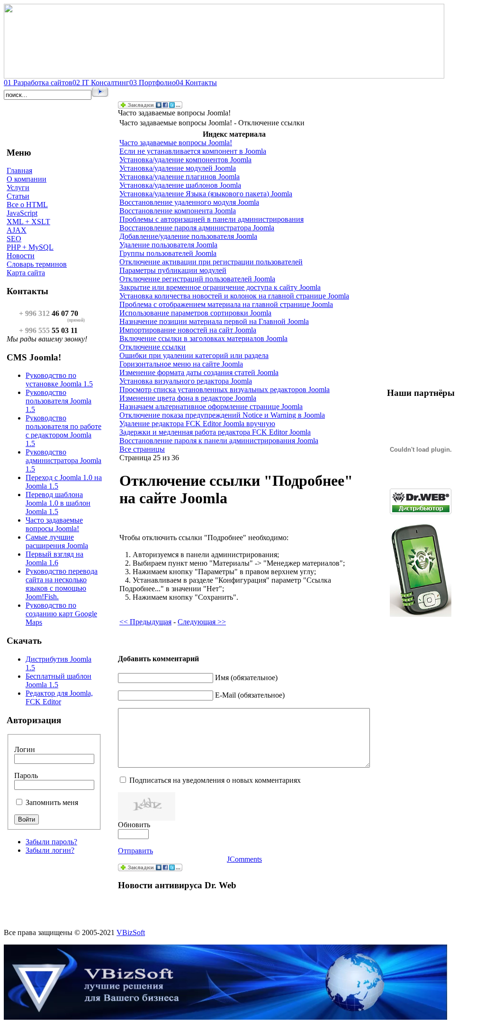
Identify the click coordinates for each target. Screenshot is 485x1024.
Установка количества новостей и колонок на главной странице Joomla (234, 296)
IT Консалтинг (100, 83)
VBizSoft (131, 932)
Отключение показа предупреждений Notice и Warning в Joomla (222, 415)
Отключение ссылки (152, 347)
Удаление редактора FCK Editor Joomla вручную (197, 424)
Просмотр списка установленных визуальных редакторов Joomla (224, 389)
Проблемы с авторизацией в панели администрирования (211, 219)
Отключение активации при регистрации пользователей (211, 262)
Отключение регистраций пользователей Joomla (197, 279)
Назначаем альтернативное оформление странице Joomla (211, 407)
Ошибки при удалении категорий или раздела (194, 355)
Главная (19, 170)
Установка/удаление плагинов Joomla (179, 177)
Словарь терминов (37, 264)
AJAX (17, 230)
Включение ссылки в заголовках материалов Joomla (203, 338)
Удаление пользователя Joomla (168, 245)
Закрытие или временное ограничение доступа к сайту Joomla (220, 287)
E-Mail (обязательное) (250, 695)
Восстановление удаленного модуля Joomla (189, 202)
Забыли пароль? (51, 842)
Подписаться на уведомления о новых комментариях (215, 780)
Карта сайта (26, 273)
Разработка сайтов (38, 83)
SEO (14, 239)
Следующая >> (202, 622)
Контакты (196, 83)
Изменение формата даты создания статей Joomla (198, 372)
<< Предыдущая (145, 622)
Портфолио (152, 83)
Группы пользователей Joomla (167, 253)
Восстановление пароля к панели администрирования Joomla (218, 441)
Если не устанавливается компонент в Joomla (192, 151)
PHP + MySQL (30, 247)
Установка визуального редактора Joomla (185, 381)
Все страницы (142, 449)
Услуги (18, 188)
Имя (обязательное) (246, 678)
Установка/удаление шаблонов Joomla (180, 185)
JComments (244, 859)
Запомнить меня (52, 802)
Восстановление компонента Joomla (177, 211)
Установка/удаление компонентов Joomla (185, 160)
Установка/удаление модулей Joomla (177, 168)
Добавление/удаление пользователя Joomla (188, 236)
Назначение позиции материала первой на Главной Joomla (214, 321)
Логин (24, 749)
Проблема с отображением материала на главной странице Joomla (226, 304)
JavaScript (22, 213)
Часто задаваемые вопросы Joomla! (175, 143)
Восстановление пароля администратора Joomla (196, 228)
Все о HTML (27, 205)
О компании (26, 179)
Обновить (134, 825)
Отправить (135, 851)
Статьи (18, 196)
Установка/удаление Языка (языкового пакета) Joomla (205, 194)
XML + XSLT (28, 222)
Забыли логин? (50, 850)
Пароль (26, 775)
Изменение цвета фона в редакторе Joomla (187, 398)
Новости (21, 256)
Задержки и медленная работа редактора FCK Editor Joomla (215, 432)
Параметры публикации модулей (172, 270)
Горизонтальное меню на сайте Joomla (181, 364)
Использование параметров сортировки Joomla (195, 313)
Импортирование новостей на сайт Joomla (187, 330)
